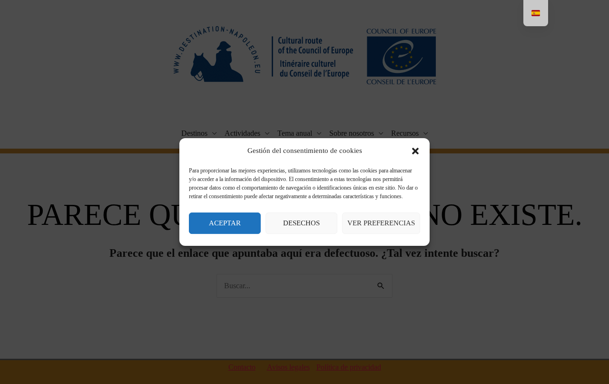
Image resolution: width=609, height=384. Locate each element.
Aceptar (225, 223)
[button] (415, 151)
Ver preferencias (381, 223)
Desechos (301, 223)
